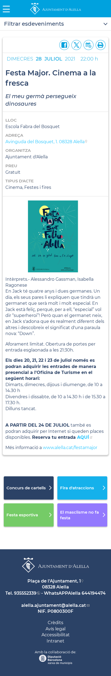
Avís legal (55, 628)
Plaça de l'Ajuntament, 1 (54, 581)
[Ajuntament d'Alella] (55, 14)
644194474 (94, 593)
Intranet (55, 641)
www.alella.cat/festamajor (70, 447)
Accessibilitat (55, 634)
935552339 (25, 593)
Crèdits (55, 622)
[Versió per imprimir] (99, 44)
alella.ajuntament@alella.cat (53, 605)
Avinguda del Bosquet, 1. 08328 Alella (45, 141)
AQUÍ (83, 437)
